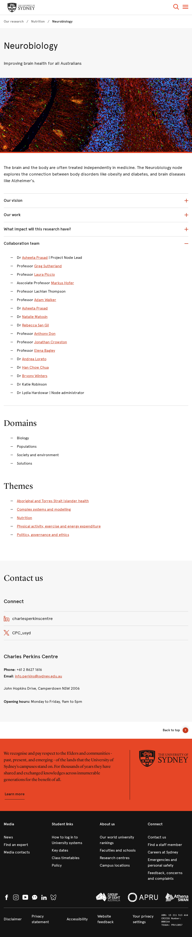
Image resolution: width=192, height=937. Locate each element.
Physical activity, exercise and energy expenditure (59, 526)
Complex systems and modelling (44, 509)
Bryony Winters (34, 376)
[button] (176, 7)
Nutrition (24, 518)
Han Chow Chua (35, 367)
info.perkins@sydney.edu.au (38, 676)
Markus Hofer (62, 283)
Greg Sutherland (48, 266)
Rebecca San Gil (35, 325)
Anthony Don (44, 333)
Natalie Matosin (35, 316)
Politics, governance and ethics (43, 534)
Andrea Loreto (34, 359)
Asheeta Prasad (35, 257)
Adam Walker (45, 300)
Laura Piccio (44, 274)
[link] (14, 21)
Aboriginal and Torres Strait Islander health (53, 501)
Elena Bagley (44, 350)
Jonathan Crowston (50, 342)
